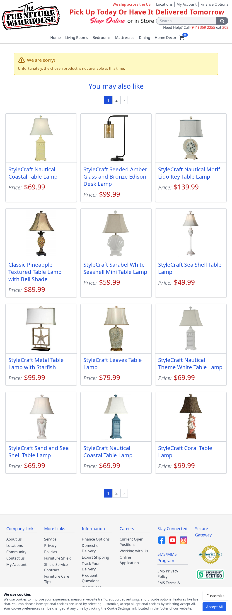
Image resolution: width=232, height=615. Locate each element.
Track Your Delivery (91, 566)
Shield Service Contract (56, 567)
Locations (164, 4)
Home (55, 37)
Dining (144, 37)
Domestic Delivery (90, 548)
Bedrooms (102, 37)
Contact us (15, 558)
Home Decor (165, 37)
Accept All (214, 606)
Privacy (50, 545)
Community (16, 551)
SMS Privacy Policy (167, 574)
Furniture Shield (58, 558)
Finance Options (214, 4)
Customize (215, 595)
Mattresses (124, 37)
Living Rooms (76, 37)
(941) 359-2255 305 (209, 27)
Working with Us (134, 550)
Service (50, 539)
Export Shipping (95, 557)
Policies (50, 551)
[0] (181, 38)
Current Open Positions (131, 542)
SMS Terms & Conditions (168, 585)
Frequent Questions (90, 578)
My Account (186, 4)
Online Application (129, 560)
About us (14, 539)
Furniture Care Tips (56, 579)
